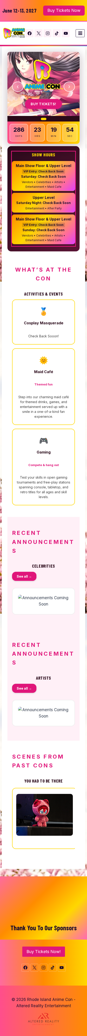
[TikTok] (57, 33)
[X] (38, 33)
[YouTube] (66, 33)
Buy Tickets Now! (43, 951)
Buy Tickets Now (64, 10)
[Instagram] (48, 33)
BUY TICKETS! (43, 104)
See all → (24, 576)
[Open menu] (80, 33)
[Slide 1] (43, 119)
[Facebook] (29, 33)
